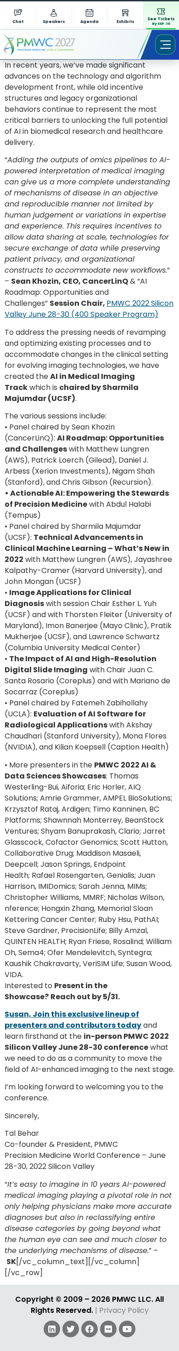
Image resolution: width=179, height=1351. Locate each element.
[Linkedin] (52, 1329)
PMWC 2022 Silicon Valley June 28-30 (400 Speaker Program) (89, 309)
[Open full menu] (165, 44)
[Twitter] (70, 1329)
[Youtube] (127, 1329)
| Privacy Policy (122, 1310)
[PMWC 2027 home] (52, 44)
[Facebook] (89, 1329)
